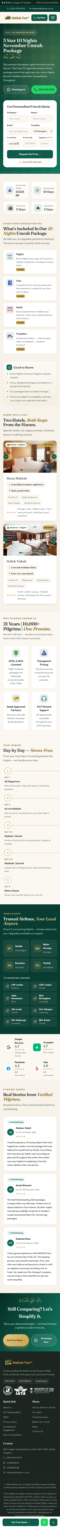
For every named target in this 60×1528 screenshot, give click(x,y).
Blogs (35, 1426)
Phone (34, 112)
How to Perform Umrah (43, 1407)
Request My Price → (30, 154)
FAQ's (6, 1417)
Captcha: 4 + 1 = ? (46, 137)
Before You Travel (40, 1421)
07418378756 (12, 1462)
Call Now (41, 17)
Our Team (37, 1412)
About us (7, 1407)
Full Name (12, 112)
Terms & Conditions (12, 1434)
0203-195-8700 (17, 8)
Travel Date (11, 137)
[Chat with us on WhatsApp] (44, 1522)
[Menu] (53, 17)
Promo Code (27, 137)
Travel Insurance (40, 1417)
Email (10, 125)
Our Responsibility (12, 1412)
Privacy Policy (10, 1421)
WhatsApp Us (18, 89)
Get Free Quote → (16, 1340)
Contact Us (37, 1431)
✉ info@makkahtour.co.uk (41, 8)
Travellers (35, 125)
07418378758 (12, 1467)
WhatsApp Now (46, 1340)
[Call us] (53, 1522)
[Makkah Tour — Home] (16, 18)
